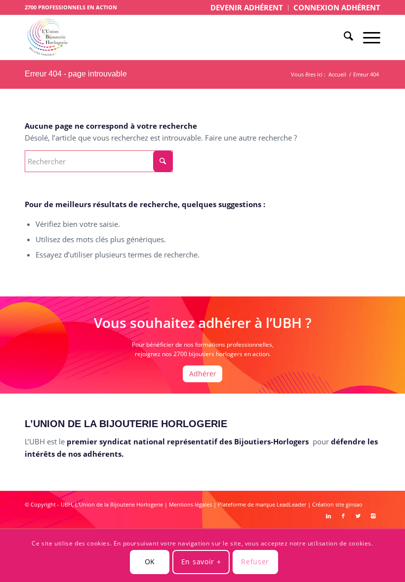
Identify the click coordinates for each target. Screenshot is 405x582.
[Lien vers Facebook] (343, 516)
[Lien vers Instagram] (372, 516)
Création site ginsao (337, 504)
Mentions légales (190, 504)
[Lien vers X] (358, 516)
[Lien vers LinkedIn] (328, 516)
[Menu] (366, 37)
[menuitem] (246, 8)
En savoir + (201, 561)
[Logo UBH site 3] (48, 37)
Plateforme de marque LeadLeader (262, 504)
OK (150, 561)
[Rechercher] (343, 37)
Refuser (255, 561)
